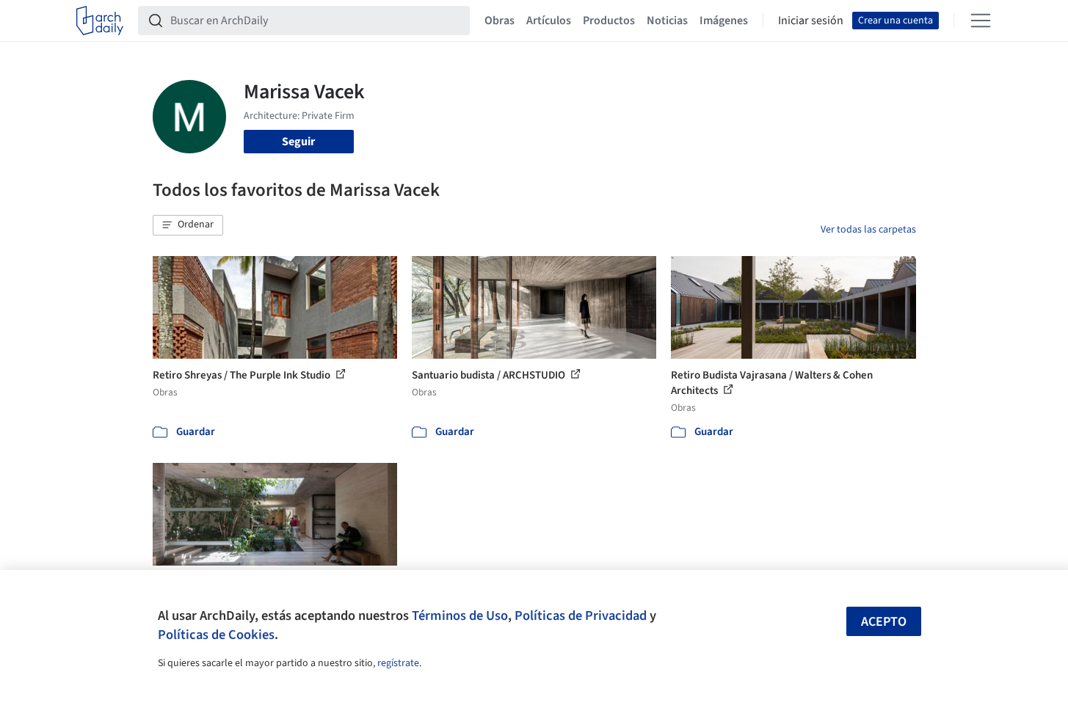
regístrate (398, 663)
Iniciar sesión (810, 20)
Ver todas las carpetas (868, 229)
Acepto (884, 622)
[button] (188, 225)
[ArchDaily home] (99, 20)
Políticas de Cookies (216, 634)
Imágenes (724, 20)
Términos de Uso (460, 615)
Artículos (548, 20)
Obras (499, 20)
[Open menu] (980, 20)
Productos (609, 20)
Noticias (667, 20)
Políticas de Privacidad (581, 615)
